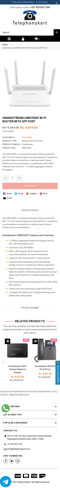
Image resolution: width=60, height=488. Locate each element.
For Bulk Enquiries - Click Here (30, 2)
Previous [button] (3, 362)
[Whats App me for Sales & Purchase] (5, 409)
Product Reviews (30, 308)
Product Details (30, 210)
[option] (16, 362)
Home (5, 45)
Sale (26, 340)
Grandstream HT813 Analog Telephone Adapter (17, 369)
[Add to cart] (7, 341)
